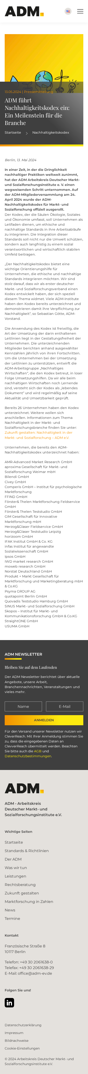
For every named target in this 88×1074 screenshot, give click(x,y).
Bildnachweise (16, 1040)
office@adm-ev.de (35, 973)
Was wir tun (16, 868)
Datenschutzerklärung (23, 1025)
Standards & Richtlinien (27, 851)
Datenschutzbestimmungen (28, 756)
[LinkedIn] (9, 1002)
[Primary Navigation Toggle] (80, 11)
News (10, 910)
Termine (12, 918)
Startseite (13, 132)
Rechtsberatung (20, 884)
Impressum (14, 1033)
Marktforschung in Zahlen (29, 901)
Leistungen (15, 876)
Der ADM (13, 859)
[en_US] (68, 11)
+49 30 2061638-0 (36, 962)
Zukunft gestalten (22, 893)
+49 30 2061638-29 (36, 968)
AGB (38, 751)
